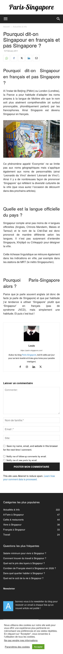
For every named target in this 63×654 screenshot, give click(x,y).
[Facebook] (14, 58)
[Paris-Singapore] (31, 7)
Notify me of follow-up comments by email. (26, 456)
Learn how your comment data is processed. (29, 477)
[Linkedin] (29, 58)
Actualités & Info (20, 26)
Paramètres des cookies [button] (17, 646)
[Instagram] (28, 367)
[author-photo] (31, 341)
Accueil (6, 26)
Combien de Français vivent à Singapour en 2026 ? (29, 568)
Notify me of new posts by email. (21, 460)
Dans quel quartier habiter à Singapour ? (24, 573)
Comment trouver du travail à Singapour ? (24, 558)
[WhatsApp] (6, 58)
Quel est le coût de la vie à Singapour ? (23, 578)
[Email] (36, 58)
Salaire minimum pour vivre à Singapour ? (24, 553)
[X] (21, 58)
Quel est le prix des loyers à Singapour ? (24, 563)
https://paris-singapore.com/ (31, 350)
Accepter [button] (38, 646)
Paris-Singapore (29, 354)
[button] (5, 18)
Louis (31, 345)
